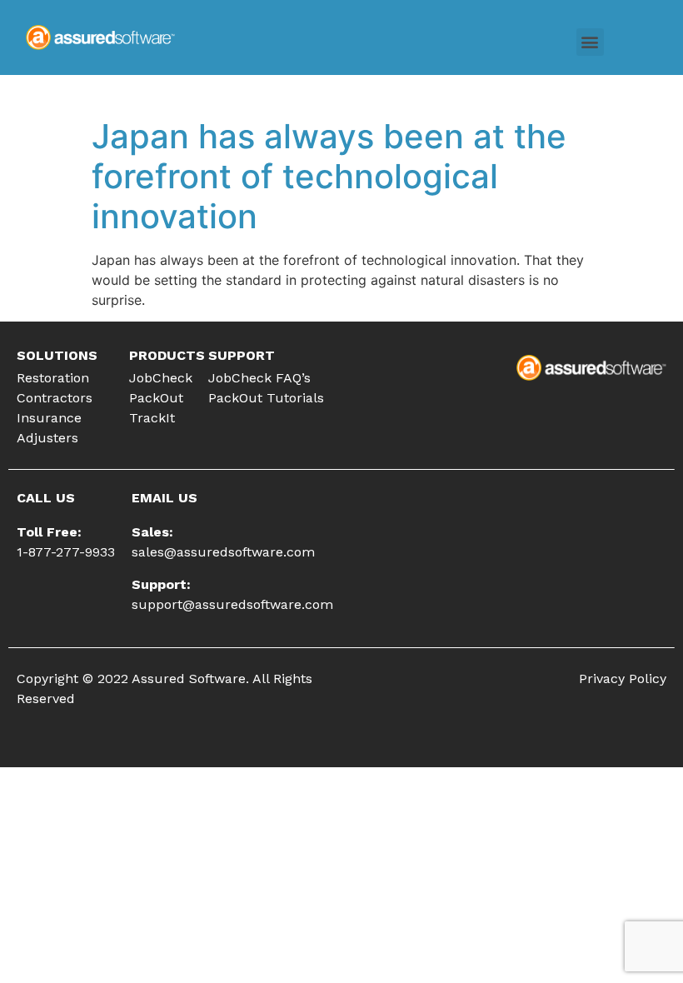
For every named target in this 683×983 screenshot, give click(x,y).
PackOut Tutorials (266, 398)
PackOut (156, 398)
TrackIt (152, 418)
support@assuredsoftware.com (232, 604)
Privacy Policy (622, 678)
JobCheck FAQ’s (259, 378)
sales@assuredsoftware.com (223, 552)
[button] (590, 42)
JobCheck (160, 378)
